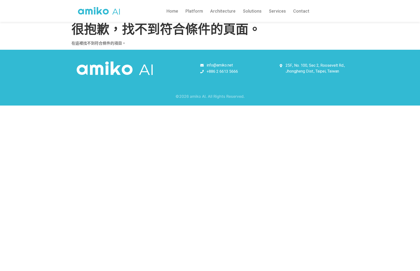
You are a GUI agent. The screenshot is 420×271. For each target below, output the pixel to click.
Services (277, 11)
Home (172, 11)
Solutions (252, 11)
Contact (301, 11)
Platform (194, 11)
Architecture (223, 11)
